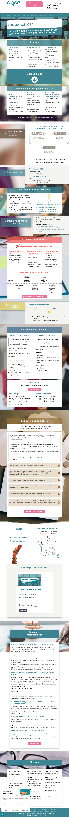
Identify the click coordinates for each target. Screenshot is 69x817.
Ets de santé (34, 15)
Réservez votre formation (34, 4)
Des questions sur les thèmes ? (34, 296)
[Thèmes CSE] (34, 292)
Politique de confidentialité (25, 811)
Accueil (8, 15)
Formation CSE (15, 15)
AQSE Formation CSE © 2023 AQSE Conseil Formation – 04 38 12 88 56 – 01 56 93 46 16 (34, 810)
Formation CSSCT (25, 15)
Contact (52, 15)
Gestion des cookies (38, 811)
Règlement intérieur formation (52, 811)
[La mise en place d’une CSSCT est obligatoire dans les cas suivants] (49, 158)
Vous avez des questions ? (34, 511)
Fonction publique (43, 15)
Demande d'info (34, 389)
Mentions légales (13, 811)
